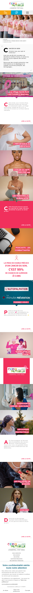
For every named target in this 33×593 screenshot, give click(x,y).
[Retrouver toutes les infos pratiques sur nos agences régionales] (16, 12)
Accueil (5, 39)
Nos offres (16, 557)
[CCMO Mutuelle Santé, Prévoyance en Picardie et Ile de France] (16, 8)
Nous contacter (16, 553)
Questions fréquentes (16, 558)
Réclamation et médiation (16, 560)
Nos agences (16, 555)
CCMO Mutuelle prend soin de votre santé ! (14, 40)
